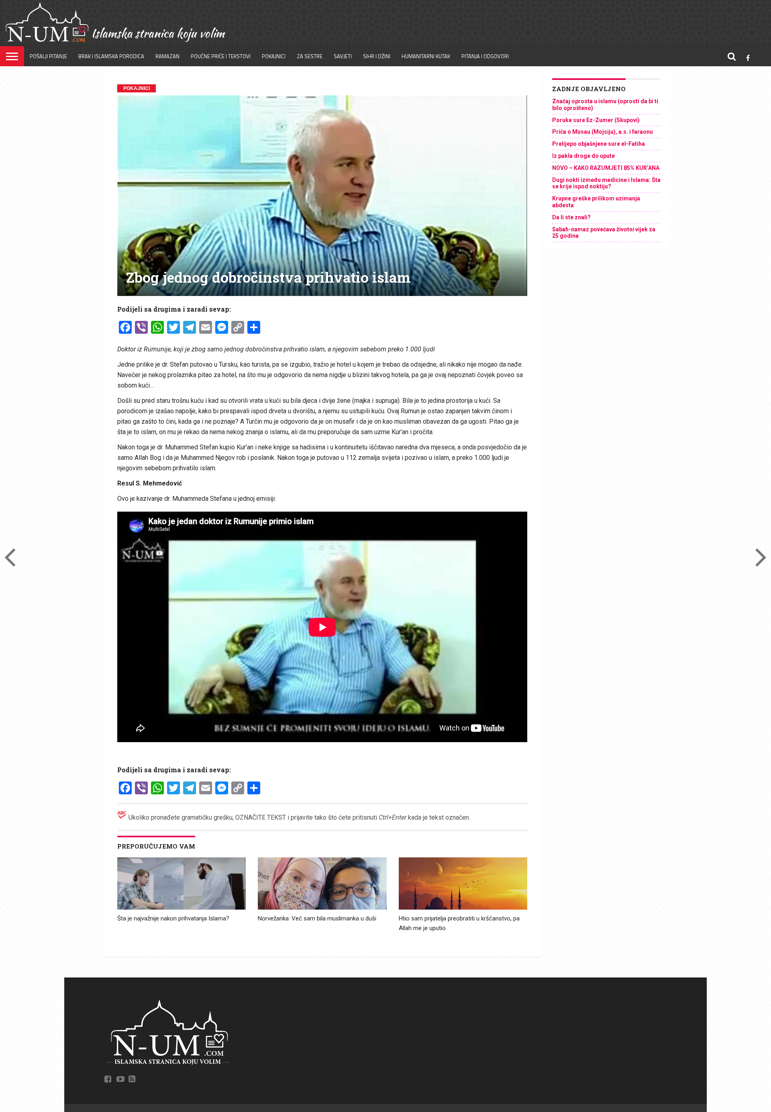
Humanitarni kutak (426, 56)
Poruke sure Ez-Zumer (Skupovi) (596, 120)
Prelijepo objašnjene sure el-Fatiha (598, 144)
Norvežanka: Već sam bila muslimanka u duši (317, 918)
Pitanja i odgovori (485, 56)
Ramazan (167, 56)
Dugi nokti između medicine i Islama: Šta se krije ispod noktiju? (606, 183)
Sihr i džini (376, 56)
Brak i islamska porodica (111, 56)
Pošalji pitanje (48, 56)
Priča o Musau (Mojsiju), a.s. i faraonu (602, 132)
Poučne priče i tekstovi (221, 56)
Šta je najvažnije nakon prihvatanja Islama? (173, 918)
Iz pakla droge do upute (583, 156)
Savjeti (343, 56)
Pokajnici (274, 56)
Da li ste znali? (571, 217)
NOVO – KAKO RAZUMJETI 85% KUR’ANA (605, 168)
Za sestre (309, 56)
